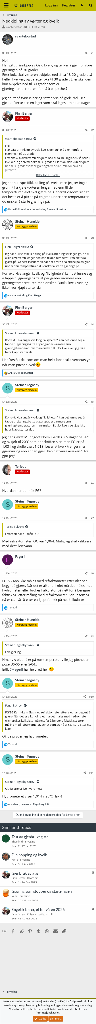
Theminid (17, 841)
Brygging (30, 841)
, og (37, 209)
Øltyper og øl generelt (40, 914)
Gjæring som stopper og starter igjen (42, 891)
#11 (91, 773)
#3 (92, 238)
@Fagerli (16, 669)
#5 (92, 401)
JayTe (15, 859)
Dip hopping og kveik (29, 855)
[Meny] (6, 5)
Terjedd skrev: (14, 527)
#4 (92, 324)
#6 (92, 483)
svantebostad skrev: (18, 139)
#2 (92, 130)
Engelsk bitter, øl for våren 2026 (38, 910)
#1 (92, 53)
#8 (92, 573)
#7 (92, 518)
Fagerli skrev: (13, 705)
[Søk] (90, 5)
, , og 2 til (28, 804)
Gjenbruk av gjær (26, 873)
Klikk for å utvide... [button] (48, 175)
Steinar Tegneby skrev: (20, 645)
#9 (92, 636)
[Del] (86, 53)
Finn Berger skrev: (17, 247)
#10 (91, 696)
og (25, 295)
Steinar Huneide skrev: (20, 333)
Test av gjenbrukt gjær (30, 837)
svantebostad (13, 27)
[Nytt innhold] (81, 5)
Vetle (14, 896)
